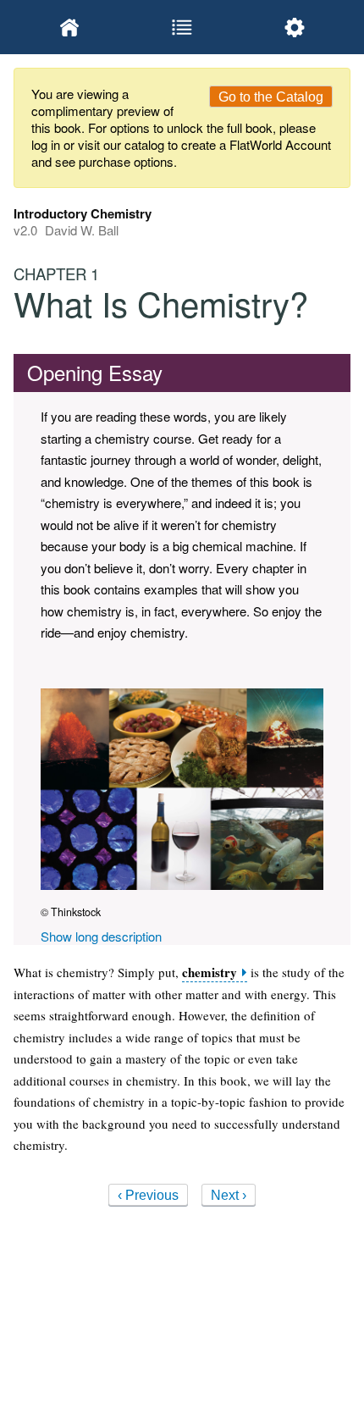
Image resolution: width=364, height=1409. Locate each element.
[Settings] (294, 27)
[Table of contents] (182, 27)
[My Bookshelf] (70, 27)
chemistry (209, 972)
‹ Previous (148, 1195)
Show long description (101, 936)
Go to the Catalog (270, 97)
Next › (228, 1195)
